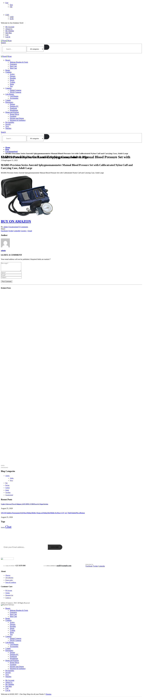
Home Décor (14, 114)
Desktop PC (14, 106)
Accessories (14, 98)
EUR (12, 19)
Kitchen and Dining (17, 118)
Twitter (10, 231)
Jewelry (8, 124)
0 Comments (23, 227)
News (11, 480)
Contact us (8, 597)
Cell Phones (9, 94)
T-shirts (12, 82)
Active (12, 74)
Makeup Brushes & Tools (19, 62)
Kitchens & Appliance (17, 120)
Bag (6, 483)
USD (7, 15)
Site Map (8, 33)
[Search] (46, 47)
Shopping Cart (9, 595)
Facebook (4, 231)
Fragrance (13, 64)
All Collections (9, 577)
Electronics (9, 102)
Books (7, 70)
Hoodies (13, 78)
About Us (8, 29)
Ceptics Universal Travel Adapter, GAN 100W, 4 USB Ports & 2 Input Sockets (24, 504)
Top (11, 86)
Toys (7, 126)
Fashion (7, 488)
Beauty (7, 60)
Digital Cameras (15, 90)
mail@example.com (64, 566)
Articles (7, 475)
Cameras (8, 88)
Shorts (12, 80)
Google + (24, 231)
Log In (7, 37)
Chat (8, 526)
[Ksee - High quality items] (6, 41)
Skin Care (13, 68)
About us (7, 575)
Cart (6, 35)
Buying (7, 485)
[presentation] (2, 465)
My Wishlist (9, 31)
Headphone (14, 110)
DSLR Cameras (15, 92)
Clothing (8, 72)
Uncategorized (13, 227)
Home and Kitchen (12, 112)
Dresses (12, 76)
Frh (11, 7)
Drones (12, 104)
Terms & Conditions (10, 582)
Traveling (7, 492)
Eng (6, 3)
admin (5, 227)
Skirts (12, 84)
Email (30, 231)
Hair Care (13, 66)
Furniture (13, 116)
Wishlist (7, 593)
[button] (2, 467)
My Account (9, 27)
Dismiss (48, 694)
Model (7, 490)
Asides (12, 478)
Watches (8, 128)
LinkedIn (17, 231)
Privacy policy (9, 580)
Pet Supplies (9, 122)
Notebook (13, 108)
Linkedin (101, 566)
